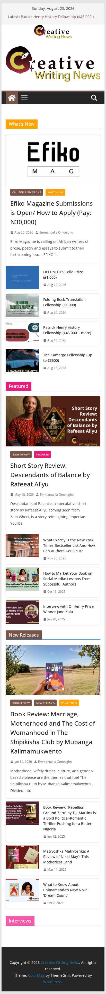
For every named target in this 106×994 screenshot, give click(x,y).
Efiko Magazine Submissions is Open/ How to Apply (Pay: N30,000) (51, 212)
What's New (55, 192)
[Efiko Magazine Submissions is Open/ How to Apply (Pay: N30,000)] (53, 159)
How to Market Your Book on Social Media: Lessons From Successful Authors (67, 579)
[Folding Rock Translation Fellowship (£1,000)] (22, 306)
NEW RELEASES (45, 703)
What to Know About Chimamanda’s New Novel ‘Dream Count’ (66, 890)
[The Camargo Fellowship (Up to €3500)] (22, 361)
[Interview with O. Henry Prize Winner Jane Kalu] (22, 612)
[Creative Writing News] (53, 28)
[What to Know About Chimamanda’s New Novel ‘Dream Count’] (22, 894)
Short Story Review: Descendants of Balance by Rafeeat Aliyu (50, 474)
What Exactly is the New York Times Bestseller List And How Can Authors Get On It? (69, 545)
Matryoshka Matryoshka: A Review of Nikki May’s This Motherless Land (66, 856)
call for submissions (26, 192)
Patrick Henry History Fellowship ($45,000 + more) (67, 330)
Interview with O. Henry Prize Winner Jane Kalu (68, 609)
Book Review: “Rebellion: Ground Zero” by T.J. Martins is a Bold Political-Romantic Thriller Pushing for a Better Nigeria (69, 818)
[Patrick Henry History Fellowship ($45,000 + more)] (22, 334)
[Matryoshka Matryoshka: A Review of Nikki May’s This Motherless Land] (22, 860)
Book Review (21, 454)
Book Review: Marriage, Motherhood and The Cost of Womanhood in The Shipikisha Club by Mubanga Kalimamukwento (52, 732)
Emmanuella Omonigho (56, 232)
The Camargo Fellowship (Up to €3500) (67, 357)
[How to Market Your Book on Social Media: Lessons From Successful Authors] (22, 582)
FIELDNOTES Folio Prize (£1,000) (63, 274)
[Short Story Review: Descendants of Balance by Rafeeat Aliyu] (53, 421)
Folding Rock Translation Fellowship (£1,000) (64, 302)
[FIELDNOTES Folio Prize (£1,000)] (22, 278)
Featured (42, 454)
